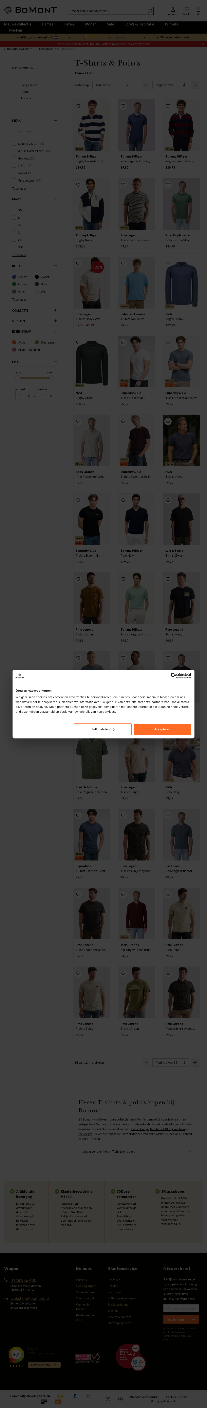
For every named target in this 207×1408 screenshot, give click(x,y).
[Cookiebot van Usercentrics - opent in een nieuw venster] (173, 676)
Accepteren (162, 729)
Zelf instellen (101, 729)
